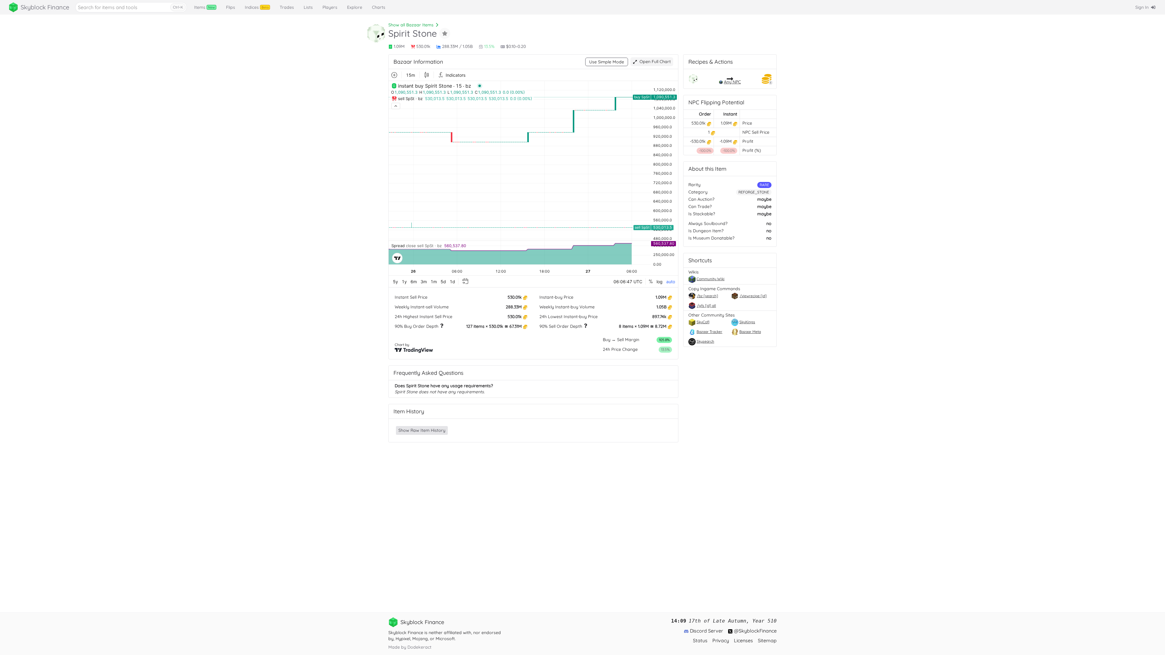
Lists (308, 7)
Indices (256, 7)
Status (700, 640)
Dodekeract (419, 647)
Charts (378, 7)
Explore (354, 7)
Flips (230, 7)
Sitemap (767, 640)
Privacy (720, 640)
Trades (287, 7)
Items (204, 7)
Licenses (743, 640)
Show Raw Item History (421, 430)
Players (329, 7)
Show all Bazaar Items (411, 25)
